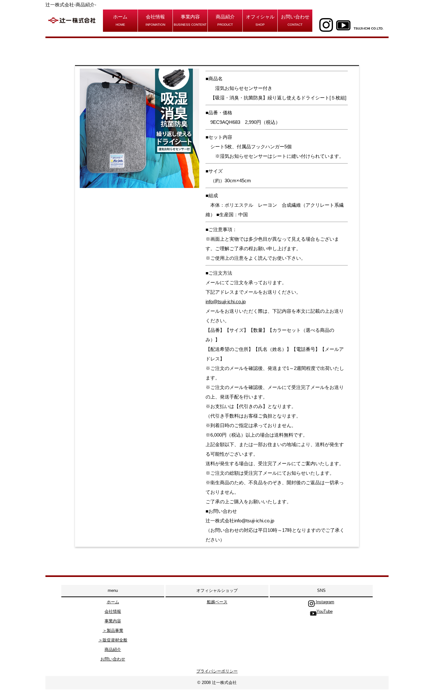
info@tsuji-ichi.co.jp (226, 301)
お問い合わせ (295, 20)
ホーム (120, 20)
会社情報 (155, 20)
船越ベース (217, 602)
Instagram (324, 602)
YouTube (324, 611)
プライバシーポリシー (217, 671)
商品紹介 (225, 20)
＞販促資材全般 (112, 640)
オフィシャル (260, 20)
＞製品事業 (113, 630)
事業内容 (190, 20)
